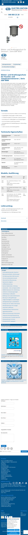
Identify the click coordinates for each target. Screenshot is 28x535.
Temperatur (4, 239)
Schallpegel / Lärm (6, 247)
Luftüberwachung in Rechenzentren (10, 309)
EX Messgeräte (5, 252)
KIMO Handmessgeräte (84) (8, 262)
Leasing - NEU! (4, 515)
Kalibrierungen (5, 260)
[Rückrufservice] (13, 483)
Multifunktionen (5, 251)
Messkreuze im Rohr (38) (7, 264)
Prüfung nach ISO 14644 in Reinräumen (11, 303)
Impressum (23, 515)
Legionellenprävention (7, 311)
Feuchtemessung (5, 241)
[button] (11, 48)
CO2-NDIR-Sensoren (5, 501)
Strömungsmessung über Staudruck (10, 272)
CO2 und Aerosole (5, 502)
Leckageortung (4, 468)
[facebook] (21, 2)
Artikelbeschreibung (5, 70)
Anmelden (10, 17)
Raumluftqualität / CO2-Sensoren (8, 467)
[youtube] (24, 2)
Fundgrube (3, 477)
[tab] (14, 70)
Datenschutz (23, 514)
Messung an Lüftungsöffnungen (10, 297)
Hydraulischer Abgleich (8, 282)
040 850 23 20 (13, 14)
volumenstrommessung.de (7, 522)
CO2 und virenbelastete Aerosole (10, 278)
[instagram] (18, 2)
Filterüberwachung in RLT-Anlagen (10, 305)
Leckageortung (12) (6, 245)
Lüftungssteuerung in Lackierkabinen (11, 301)
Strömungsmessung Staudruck (7, 498)
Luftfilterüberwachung (7, 284)
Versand (3, 512)
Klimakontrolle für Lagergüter (9, 321)
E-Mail (22, 14)
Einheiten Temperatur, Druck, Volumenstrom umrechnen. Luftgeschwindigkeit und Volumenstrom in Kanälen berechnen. (14, 381)
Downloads (3, 218)
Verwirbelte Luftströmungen (7, 499)
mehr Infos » (3, 492)
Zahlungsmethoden (5, 514)
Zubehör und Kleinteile (7, 254)
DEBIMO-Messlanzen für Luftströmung (11, 290)
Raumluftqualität (5, 243)
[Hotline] (10, 483)
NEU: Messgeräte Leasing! (7, 0)
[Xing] (3, 4)
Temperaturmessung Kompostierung (11, 315)
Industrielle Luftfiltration (8, 307)
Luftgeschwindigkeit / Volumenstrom (9, 462)
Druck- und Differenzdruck (7, 460)
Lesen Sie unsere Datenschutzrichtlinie (13, 533)
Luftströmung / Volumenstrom (8, 235)
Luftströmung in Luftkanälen (9, 293)
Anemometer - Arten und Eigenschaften (11, 288)
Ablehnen (17, 529)
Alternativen (3, 221)
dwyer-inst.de (4, 525)
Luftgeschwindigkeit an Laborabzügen (11, 299)
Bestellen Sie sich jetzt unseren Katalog (10, 354)
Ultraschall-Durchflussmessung (9, 280)
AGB (21, 512)
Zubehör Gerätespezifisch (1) (8, 256)
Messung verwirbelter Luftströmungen (11, 274)
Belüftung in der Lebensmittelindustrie (11, 295)
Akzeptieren (11, 529)
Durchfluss (4, 237)
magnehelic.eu (4, 526)
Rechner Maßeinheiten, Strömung (10, 286)
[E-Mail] (26, 483)
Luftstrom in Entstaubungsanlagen (10, 291)
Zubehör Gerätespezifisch (6, 476)
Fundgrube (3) (5, 258)
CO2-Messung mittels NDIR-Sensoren (11, 276)
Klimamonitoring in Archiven (9, 319)
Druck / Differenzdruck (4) (7, 233)
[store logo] (15, 9)
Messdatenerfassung (6, 249)
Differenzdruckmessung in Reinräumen (11, 313)
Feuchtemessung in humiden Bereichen (11, 317)
